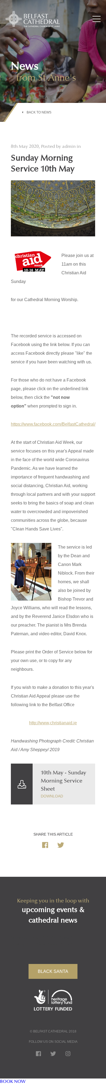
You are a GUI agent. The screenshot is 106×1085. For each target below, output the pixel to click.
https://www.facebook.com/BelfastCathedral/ (53, 424)
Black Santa (53, 971)
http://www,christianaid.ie (53, 723)
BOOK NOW (13, 1082)
